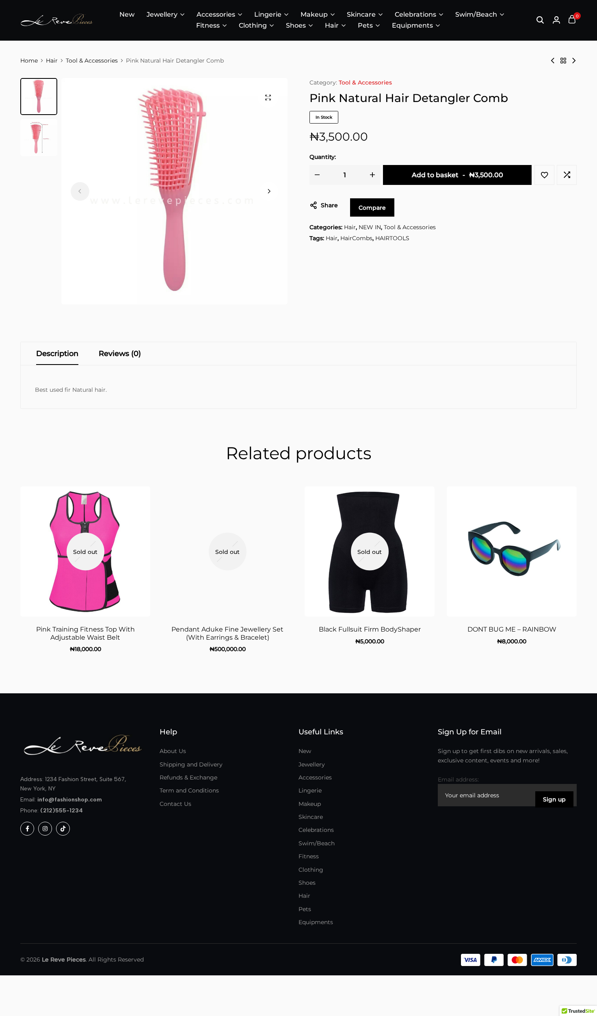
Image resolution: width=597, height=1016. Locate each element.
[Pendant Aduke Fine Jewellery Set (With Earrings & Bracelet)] (227, 551)
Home (29, 60)
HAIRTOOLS (392, 238)
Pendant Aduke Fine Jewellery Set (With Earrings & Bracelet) (227, 633)
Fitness (208, 25)
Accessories (216, 14)
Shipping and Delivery (191, 764)
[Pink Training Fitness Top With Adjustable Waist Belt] (85, 551)
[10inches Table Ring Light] (574, 60)
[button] (269, 191)
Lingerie (267, 14)
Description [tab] (57, 353)
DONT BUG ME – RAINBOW (511, 629)
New (126, 14)
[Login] (556, 20)
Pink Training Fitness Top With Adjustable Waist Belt (85, 633)
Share (329, 205)
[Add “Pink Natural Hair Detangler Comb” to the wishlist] (544, 175)
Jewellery (162, 14)
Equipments (412, 25)
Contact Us (175, 804)
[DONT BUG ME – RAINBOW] (512, 551)
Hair (332, 25)
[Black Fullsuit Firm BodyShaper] (370, 551)
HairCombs (356, 238)
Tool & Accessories (92, 60)
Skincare (361, 14)
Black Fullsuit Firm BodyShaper (370, 629)
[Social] (27, 829)
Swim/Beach (476, 14)
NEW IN (370, 227)
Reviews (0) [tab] (120, 353)
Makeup (314, 14)
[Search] (540, 20)
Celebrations (415, 14)
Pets (365, 25)
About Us (173, 751)
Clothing (253, 25)
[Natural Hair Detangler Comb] (553, 60)
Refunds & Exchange (188, 777)
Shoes (296, 25)
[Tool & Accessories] (563, 60)
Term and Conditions (189, 790)
